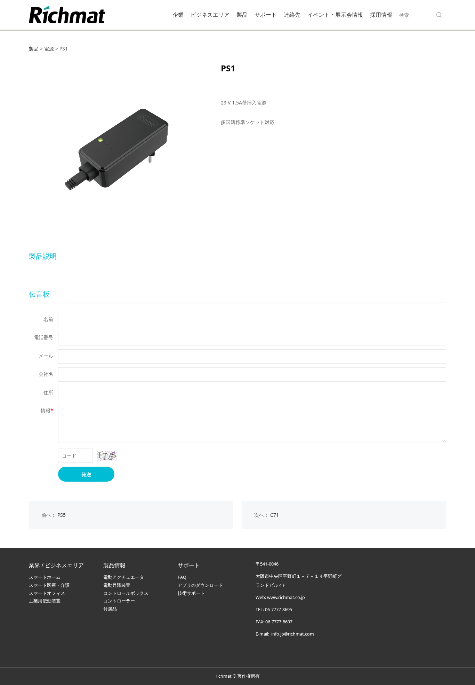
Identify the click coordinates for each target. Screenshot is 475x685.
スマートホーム (45, 577)
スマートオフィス (47, 593)
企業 (178, 14)
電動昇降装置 (116, 585)
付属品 (110, 609)
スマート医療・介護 (49, 585)
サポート (266, 14)
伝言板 (39, 294)
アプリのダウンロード (200, 585)
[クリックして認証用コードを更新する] (107, 456)
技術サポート (191, 593)
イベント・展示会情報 (335, 14)
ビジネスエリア (210, 14)
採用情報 (381, 14)
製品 (242, 14)
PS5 (61, 515)
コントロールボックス (125, 593)
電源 (49, 48)
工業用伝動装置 (45, 601)
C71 (274, 515)
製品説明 (43, 256)
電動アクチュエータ (123, 577)
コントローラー (119, 601)
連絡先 (292, 14)
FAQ (182, 577)
